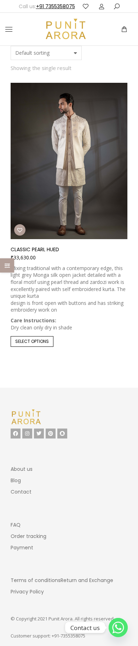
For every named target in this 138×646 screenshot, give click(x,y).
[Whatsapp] (118, 627)
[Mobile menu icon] (9, 29)
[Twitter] (39, 433)
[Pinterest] (51, 433)
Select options (32, 341)
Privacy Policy (27, 591)
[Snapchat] (62, 433)
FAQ (16, 524)
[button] (105, 5)
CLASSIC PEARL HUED (35, 249)
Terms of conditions (36, 580)
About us (22, 469)
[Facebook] (16, 433)
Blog (16, 480)
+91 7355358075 (55, 6)
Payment (22, 547)
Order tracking (28, 536)
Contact (21, 491)
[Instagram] (27, 433)
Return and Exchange (87, 580)
